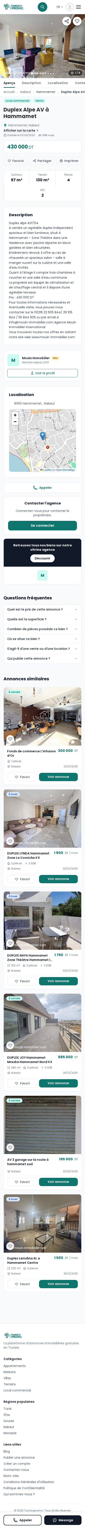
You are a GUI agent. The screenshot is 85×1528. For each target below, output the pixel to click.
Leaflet (47, 470)
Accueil (9, 92)
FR (58, 7)
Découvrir (42, 558)
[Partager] (66, 21)
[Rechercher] (42, 7)
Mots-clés (11, 1476)
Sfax (6, 1415)
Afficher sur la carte (19, 130)
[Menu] (78, 7)
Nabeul (25, 92)
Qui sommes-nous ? (19, 1494)
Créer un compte (16, 1463)
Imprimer (71, 161)
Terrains (9, 1384)
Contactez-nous (16, 1470)
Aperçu (9, 83)
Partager (44, 161)
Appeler (45, 487)
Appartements (14, 1366)
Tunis (7, 1408)
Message (66, 1520)
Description (31, 83)
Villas (7, 1378)
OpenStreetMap (65, 470)
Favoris (18, 161)
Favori (25, 777)
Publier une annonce (19, 1457)
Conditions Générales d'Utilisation (28, 1482)
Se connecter (42, 525)
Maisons (9, 1372)
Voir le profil (45, 373)
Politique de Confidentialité (24, 1488)
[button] (42, 436)
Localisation (58, 83)
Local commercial (17, 1390)
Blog (6, 1451)
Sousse (8, 1421)
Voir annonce (58, 777)
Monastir (10, 1433)
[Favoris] (77, 21)
